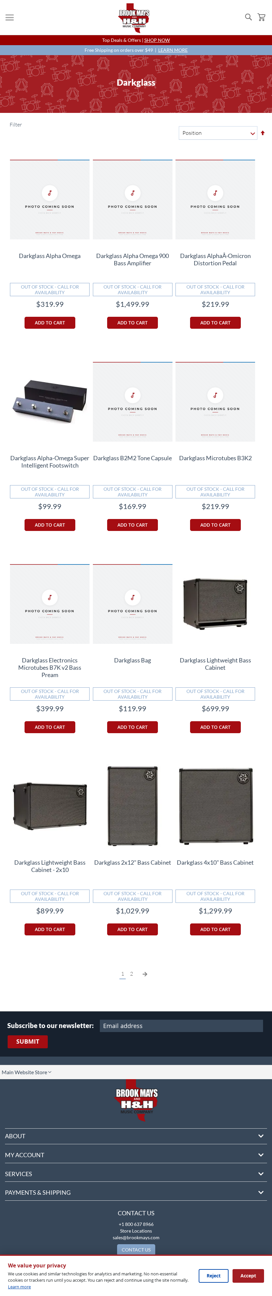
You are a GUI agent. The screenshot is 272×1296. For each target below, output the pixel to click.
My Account (24, 1155)
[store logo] (133, 18)
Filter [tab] (15, 124)
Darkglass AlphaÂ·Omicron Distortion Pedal (215, 259)
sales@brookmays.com (136, 1237)
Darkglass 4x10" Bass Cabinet (215, 862)
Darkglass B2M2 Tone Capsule (132, 458)
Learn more (19, 1287)
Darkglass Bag (132, 660)
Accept (248, 1275)
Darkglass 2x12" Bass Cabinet (132, 862)
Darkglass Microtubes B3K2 (215, 458)
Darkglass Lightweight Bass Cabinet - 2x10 (50, 866)
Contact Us (136, 1213)
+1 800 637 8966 (136, 1224)
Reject (214, 1275)
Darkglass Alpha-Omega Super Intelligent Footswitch (49, 461)
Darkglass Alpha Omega (50, 255)
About (15, 1136)
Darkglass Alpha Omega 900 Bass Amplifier (132, 259)
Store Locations (136, 1231)
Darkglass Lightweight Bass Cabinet (215, 663)
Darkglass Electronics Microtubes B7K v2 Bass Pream (49, 667)
